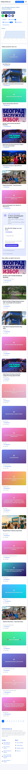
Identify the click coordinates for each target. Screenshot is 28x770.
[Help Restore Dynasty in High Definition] (14, 160)
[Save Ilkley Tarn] (14, 58)
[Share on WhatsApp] (2, 15)
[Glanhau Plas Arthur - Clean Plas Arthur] (14, 179)
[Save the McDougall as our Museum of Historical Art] (14, 200)
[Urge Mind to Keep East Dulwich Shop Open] (14, 78)
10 (23, 721)
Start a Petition (19, 1)
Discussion (19, 22)
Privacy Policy (6, 25)
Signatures (8, 22)
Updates (13, 19)
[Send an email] (9, 15)
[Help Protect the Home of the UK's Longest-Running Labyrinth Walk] (14, 139)
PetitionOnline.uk (6, 1)
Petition (4, 19)
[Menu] (26, 2)
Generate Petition (12, 245)
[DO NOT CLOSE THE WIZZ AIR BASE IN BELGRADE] (14, 118)
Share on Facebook (9, 12)
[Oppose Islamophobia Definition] (14, 98)
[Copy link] (12, 15)
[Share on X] (6, 15)
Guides (4, 740)
